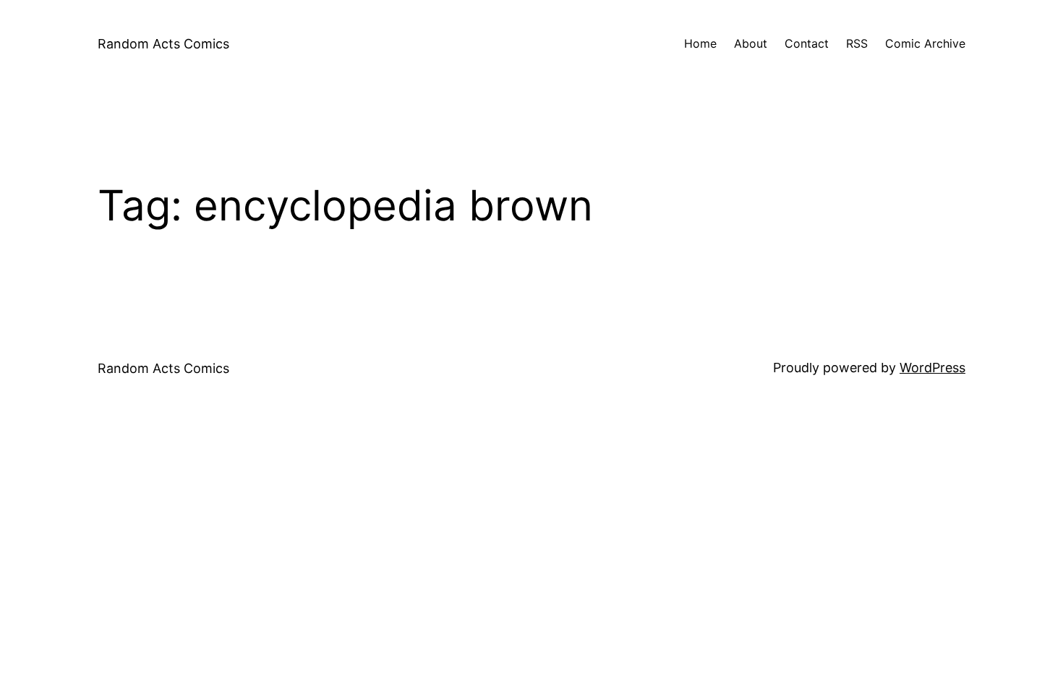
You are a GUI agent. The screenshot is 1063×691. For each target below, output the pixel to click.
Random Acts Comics (163, 43)
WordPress (932, 367)
